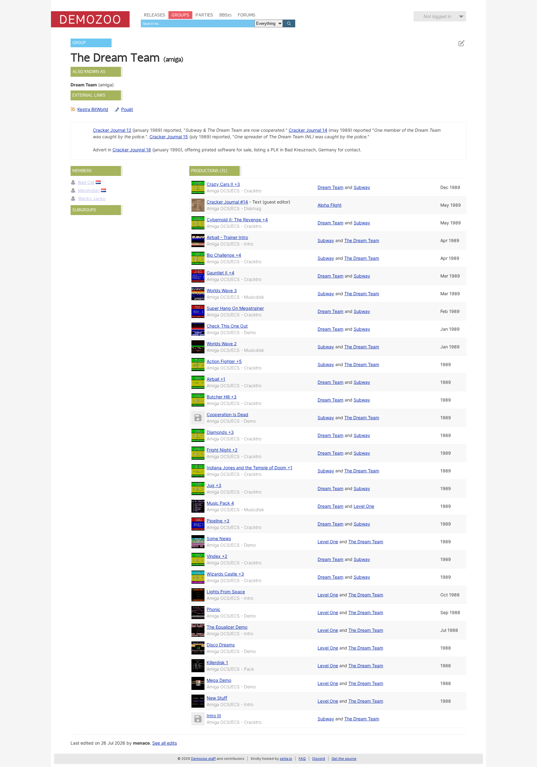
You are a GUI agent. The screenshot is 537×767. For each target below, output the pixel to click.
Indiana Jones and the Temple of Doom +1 (249, 467)
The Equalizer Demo (227, 627)
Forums (246, 15)
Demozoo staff (203, 758)
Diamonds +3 (220, 432)
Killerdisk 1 (217, 662)
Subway (362, 187)
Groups (180, 15)
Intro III (214, 715)
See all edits (164, 743)
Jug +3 (214, 485)
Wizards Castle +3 (225, 573)
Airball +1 (216, 379)
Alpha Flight (330, 205)
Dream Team (330, 187)
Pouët (127, 109)
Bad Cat (86, 182)
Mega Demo (219, 680)
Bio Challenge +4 (224, 255)
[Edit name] (461, 43)
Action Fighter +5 (224, 361)
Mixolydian (89, 190)
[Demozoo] (90, 19)
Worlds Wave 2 (221, 343)
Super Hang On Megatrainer (235, 308)
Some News (219, 538)
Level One (364, 506)
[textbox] (198, 23)
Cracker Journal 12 (112, 130)
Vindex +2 (217, 556)
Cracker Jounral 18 (131, 149)
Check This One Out (227, 325)
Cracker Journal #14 (227, 201)
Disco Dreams (221, 644)
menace (141, 743)
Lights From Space (226, 591)
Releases (154, 15)
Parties (204, 15)
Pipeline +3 (218, 520)
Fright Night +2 (222, 449)
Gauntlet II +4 (220, 272)
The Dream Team (361, 240)
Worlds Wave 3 (222, 290)
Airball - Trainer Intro (227, 237)
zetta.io (286, 758)
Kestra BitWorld (92, 109)
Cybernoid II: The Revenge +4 (237, 219)
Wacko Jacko (91, 198)
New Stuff (217, 697)
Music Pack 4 (220, 503)
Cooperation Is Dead (227, 414)
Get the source (344, 758)
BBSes (225, 15)
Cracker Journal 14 (308, 130)
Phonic (213, 609)
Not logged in (437, 16)
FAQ (302, 758)
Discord (318, 758)
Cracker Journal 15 (168, 136)
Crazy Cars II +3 (223, 184)
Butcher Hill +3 (221, 396)
